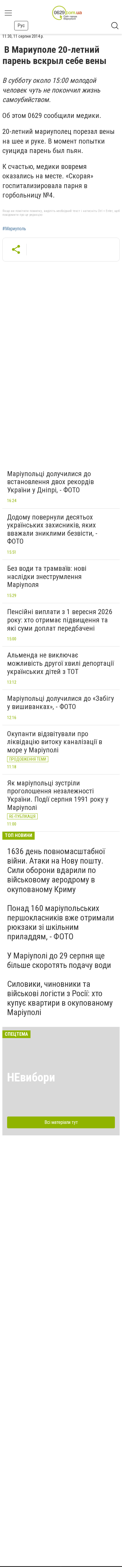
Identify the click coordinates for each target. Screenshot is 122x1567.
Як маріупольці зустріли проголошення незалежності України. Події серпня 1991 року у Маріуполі (57, 795)
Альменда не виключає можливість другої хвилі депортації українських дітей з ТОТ (60, 663)
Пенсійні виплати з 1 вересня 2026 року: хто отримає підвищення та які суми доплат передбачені (59, 620)
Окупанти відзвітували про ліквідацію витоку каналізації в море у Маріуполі (54, 742)
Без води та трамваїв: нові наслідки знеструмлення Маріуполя (46, 576)
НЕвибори (31, 1077)
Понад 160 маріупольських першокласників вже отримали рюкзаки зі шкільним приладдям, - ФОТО (60, 922)
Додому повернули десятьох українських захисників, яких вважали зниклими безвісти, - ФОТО (52, 529)
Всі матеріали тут (61, 1122)
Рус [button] (21, 25)
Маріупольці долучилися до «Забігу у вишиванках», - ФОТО (60, 702)
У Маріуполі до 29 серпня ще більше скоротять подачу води (59, 960)
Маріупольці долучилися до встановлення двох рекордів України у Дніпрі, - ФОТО (50, 482)
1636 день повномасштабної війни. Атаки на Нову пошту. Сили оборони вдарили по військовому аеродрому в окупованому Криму (56, 870)
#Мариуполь (14, 228)
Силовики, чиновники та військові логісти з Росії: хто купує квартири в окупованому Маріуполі (60, 998)
